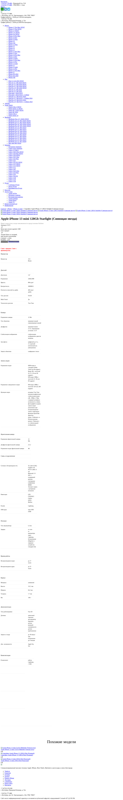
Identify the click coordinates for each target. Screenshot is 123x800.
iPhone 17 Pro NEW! (15, 29)
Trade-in (7, 771)
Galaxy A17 (12, 167)
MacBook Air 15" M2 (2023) (17, 140)
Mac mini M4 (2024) (14, 143)
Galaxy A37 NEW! (14, 166)
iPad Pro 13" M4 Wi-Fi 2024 (17, 100)
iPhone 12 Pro (12, 69)
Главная (3, 209)
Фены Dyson (12, 186)
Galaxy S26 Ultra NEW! (16, 152)
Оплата (7, 776)
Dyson (7, 183)
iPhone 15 (11, 46)
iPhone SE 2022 (13, 74)
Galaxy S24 (12, 174)
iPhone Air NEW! (13, 34)
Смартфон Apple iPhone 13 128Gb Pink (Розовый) (17, 755)
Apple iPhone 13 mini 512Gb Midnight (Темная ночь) (17, 749)
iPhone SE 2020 (13, 76)
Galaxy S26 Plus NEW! (15, 153)
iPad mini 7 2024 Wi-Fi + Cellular (18, 95)
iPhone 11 (11, 72)
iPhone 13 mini (13, 63)
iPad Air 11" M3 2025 (15, 89)
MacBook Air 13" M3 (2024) (17, 134)
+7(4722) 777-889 (6, 5)
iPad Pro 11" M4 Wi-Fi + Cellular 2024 (20, 98)
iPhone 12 (11, 65)
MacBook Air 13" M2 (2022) (17, 138)
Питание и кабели (14, 195)
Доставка (8, 780)
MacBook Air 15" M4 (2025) (17, 129)
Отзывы (7, 774)
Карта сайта (8, 783)
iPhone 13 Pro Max (14, 60)
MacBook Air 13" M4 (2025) (17, 128)
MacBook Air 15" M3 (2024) (17, 136)
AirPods (7, 103)
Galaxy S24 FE (13, 176)
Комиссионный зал (11, 204)
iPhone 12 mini (13, 67)
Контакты (4, 1)
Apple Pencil (12, 200)
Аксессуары (8, 192)
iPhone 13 (11, 50)
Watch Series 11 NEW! (15, 108)
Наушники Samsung (14, 147)
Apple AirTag (12, 193)
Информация (9, 205)
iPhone (7, 25)
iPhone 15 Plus (13, 44)
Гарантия (8, 773)
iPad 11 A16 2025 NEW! (16, 81)
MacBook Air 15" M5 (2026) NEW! (19, 122)
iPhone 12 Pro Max (14, 70)
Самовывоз (8, 781)
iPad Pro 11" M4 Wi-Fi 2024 (17, 96)
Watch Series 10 (13, 115)
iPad (6, 79)
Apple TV (11, 202)
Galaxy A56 (12, 181)
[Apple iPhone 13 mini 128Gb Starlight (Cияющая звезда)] (19, 210)
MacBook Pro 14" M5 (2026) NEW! (19, 124)
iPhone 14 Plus (13, 58)
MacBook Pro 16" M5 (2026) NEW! (19, 126)
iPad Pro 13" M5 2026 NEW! (17, 88)
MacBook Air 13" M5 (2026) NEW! (19, 121)
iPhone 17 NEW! (13, 31)
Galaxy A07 (12, 169)
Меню (3, 7)
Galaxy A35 (12, 179)
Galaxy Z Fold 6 (13, 150)
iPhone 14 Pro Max (14, 55)
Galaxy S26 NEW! (14, 155)
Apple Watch (9, 105)
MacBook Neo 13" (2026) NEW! (18, 119)
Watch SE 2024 (13, 112)
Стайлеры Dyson (13, 185)
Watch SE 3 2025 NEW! (16, 110)
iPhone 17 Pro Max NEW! (16, 27)
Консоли (7, 190)
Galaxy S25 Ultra (13, 157)
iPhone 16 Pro (12, 38)
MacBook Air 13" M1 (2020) (17, 141)
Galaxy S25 (12, 160)
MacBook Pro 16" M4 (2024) (17, 133)
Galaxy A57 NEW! (14, 164)
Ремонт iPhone (9, 778)
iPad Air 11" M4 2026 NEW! (17, 83)
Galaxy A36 (12, 178)
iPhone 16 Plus (13, 39)
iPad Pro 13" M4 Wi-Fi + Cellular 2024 (20, 102)
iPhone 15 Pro (12, 53)
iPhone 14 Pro (12, 57)
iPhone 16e (11, 43)
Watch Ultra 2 (12, 114)
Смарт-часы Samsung (15, 148)
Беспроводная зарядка (15, 197)
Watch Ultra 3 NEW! (14, 107)
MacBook (8, 117)
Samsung (7, 145)
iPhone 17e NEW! (14, 32)
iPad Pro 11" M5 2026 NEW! (17, 86)
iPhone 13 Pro (12, 62)
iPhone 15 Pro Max (14, 51)
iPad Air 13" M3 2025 (15, 91)
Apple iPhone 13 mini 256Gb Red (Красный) (15, 760)
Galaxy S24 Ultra (13, 171)
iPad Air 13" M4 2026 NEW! (17, 84)
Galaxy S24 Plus (13, 172)
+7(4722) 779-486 (6, 3)
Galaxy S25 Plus (13, 159)
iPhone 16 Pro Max (14, 36)
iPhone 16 (11, 41)
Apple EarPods (13, 198)
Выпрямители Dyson (15, 188)
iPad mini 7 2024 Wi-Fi (15, 93)
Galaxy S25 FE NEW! (15, 162)
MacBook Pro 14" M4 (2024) (17, 131)
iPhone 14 (11, 48)
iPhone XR (11, 77)
